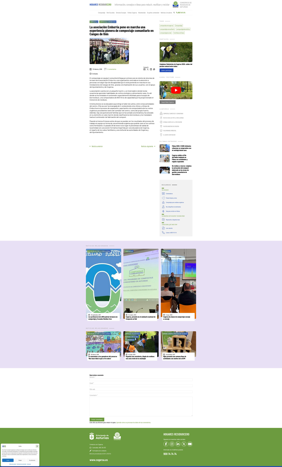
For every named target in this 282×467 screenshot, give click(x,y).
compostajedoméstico (183, 29)
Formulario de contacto (99, 451)
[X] (148, 69)
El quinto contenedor (153, 13)
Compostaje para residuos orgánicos (175, 202)
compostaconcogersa (166, 25)
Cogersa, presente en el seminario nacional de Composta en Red (140, 318)
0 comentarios (111, 69)
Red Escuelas (111, 13)
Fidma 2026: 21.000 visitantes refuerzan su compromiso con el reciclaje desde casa (181, 148)
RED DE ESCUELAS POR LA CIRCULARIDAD (173, 118)
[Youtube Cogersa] (190, 444)
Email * (92, 383)
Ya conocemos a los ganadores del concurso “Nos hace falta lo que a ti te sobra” (102, 357)
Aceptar (8, 460)
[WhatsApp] (154, 69)
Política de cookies (12, 464)
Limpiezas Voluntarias (132, 334)
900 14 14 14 (181, 13)
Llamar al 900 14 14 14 (171, 232)
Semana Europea (121, 13)
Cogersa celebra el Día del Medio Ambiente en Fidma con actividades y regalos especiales (179, 158)
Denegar (20, 460)
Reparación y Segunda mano (173, 220)
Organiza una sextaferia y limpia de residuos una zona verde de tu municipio (140, 357)
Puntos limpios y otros (171, 198)
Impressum (29, 464)
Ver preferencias (32, 460)
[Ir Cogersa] (182, 4)
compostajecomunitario (167, 29)
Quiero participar (166, 70)
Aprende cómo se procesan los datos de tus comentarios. (133, 422)
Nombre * (92, 377)
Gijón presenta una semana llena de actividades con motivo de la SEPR (174, 357)
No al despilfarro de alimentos (173, 207)
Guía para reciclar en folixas (173, 211)
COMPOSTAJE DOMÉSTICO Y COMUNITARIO (173, 113)
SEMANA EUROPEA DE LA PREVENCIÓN (172, 122)
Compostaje (101, 13)
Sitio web (92, 389)
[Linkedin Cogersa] (178, 444)
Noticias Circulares (131, 337)
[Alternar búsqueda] (174, 12)
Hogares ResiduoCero (176, 434)
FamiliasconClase (179, 33)
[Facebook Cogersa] (166, 444)
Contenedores (169, 193)
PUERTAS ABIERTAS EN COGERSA (171, 126)
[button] (37, 446)
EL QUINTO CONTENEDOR (169, 135)
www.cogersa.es (99, 460)
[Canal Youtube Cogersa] (176, 90)
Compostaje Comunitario (108, 22)
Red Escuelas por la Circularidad (99, 251)
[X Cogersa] (184, 444)
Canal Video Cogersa (167, 102)
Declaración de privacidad (21, 464)
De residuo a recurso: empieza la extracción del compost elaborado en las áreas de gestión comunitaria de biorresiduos (181, 170)
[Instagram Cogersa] (172, 444)
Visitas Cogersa (132, 13)
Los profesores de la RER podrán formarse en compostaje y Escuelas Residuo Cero (103, 318)
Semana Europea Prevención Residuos (175, 334)
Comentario (94, 395)
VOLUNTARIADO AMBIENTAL (169, 130)
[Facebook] (144, 69)
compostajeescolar (166, 33)
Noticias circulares (166, 13)
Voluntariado (142, 13)
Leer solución (169, 228)
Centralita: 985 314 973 (99, 447)
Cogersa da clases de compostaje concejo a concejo (176, 318)
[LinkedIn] (151, 69)
